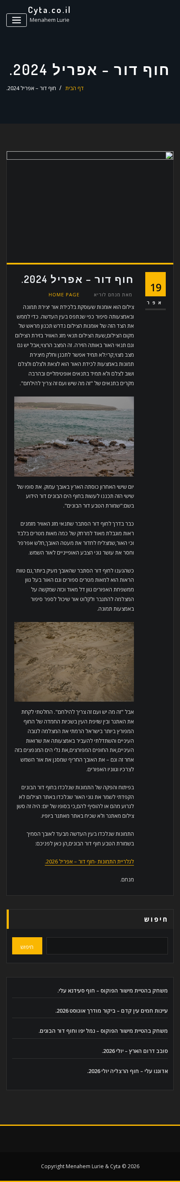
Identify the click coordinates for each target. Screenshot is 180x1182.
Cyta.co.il (50, 9)
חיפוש (156, 919)
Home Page (64, 294)
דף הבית (74, 88)
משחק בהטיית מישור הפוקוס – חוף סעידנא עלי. (112, 990)
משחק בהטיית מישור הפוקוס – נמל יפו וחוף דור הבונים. (103, 1030)
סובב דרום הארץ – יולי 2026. (135, 1051)
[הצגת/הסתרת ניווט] (16, 20)
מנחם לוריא (113, 294)
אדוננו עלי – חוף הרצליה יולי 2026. (127, 1071)
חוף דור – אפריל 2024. (31, 88)
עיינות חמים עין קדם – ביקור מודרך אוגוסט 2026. (111, 1010)
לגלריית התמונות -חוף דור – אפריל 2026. (89, 861)
